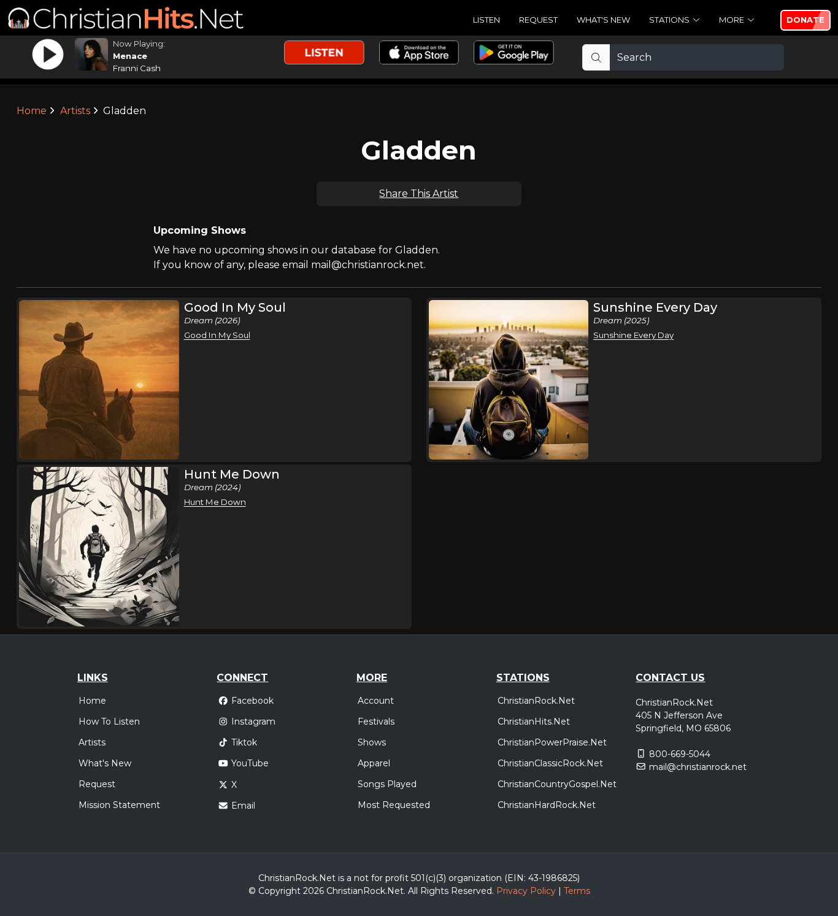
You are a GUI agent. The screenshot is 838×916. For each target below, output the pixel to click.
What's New (603, 20)
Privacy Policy (526, 890)
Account (376, 700)
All (413, 890)
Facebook (252, 700)
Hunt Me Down (215, 502)
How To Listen (109, 721)
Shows (372, 742)
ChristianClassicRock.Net (550, 763)
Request (538, 20)
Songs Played (387, 784)
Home (32, 111)
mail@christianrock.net (698, 766)
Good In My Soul (217, 335)
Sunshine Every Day (633, 335)
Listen (486, 20)
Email (243, 805)
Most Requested (394, 805)
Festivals (376, 721)
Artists (75, 111)
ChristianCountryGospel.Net (557, 784)
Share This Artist (418, 193)
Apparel (374, 763)
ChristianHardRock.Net (547, 805)
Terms (577, 890)
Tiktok (244, 742)
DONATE (805, 20)
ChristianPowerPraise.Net (552, 742)
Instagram (253, 721)
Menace (130, 56)
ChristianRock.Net (536, 700)
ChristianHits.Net (534, 721)
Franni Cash (137, 68)
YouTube (250, 763)
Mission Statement (119, 805)
